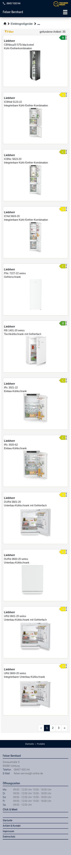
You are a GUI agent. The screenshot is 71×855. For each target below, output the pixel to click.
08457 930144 (13, 3)
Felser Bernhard (13, 12)
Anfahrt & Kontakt (12, 825)
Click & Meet (10, 809)
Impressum (8, 831)
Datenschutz (9, 836)
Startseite (7, 820)
